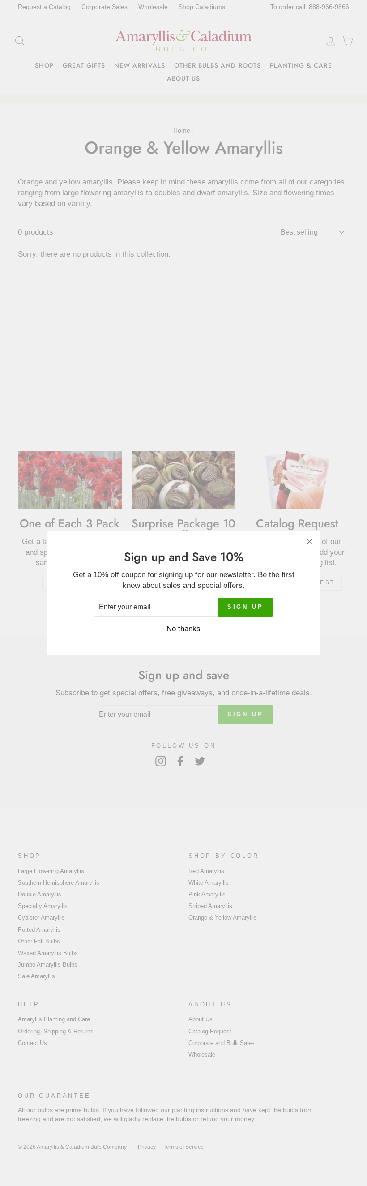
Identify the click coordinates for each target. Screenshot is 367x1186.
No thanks (183, 629)
